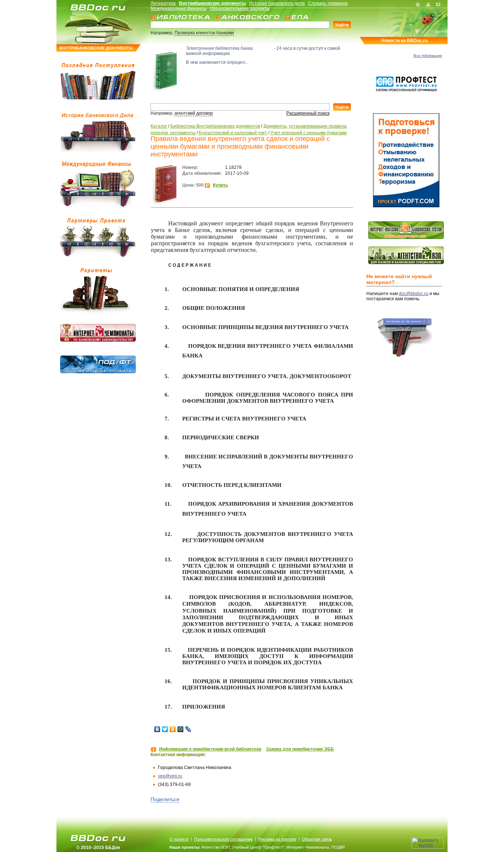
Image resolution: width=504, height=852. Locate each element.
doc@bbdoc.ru (413, 293)
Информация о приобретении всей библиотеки (210, 749)
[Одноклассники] (173, 729)
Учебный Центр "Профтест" (258, 847)
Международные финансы (179, 8)
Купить (220, 185)
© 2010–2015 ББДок (98, 847)
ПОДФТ (338, 847)
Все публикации (428, 55)
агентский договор (194, 113)
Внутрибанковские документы (212, 3)
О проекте (179, 839)
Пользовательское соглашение (223, 839)
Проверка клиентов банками (204, 32)
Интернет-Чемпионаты (307, 847)
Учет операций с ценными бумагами (308, 132)
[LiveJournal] (188, 729)
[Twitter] (165, 729)
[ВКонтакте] (157, 729)
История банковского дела (277, 3)
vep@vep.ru (170, 776)
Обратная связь (317, 839)
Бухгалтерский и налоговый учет (233, 132)
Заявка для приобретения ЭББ (300, 749)
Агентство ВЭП (215, 847)
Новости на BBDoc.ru (404, 40)
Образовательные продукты (240, 8)
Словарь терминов (328, 3)
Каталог (159, 126)
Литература (163, 3)
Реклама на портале (277, 839)
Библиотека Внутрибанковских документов (215, 126)
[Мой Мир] (180, 729)
